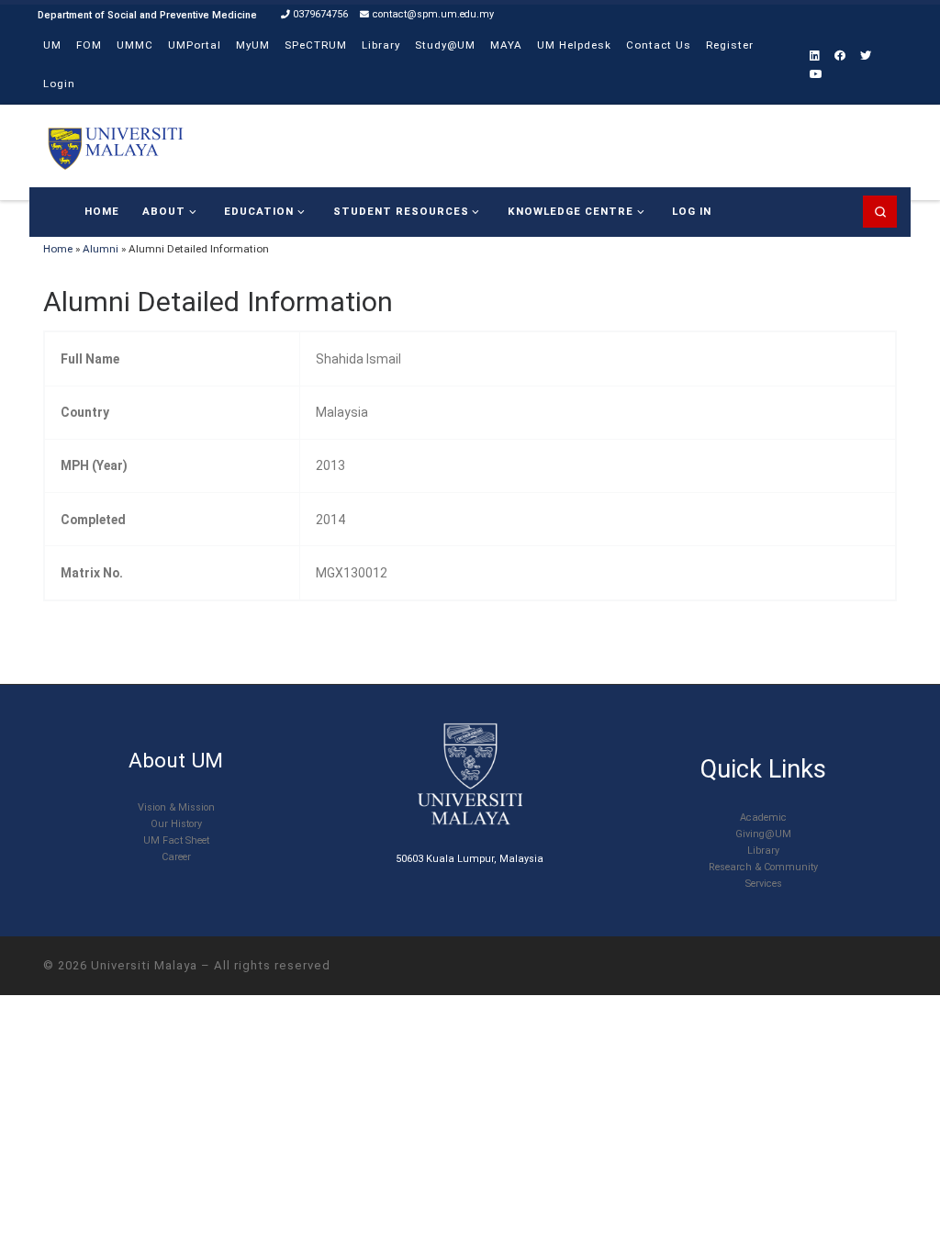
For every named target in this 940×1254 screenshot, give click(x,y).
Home (58, 248)
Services (763, 884)
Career (176, 857)
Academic (763, 817)
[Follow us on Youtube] (816, 75)
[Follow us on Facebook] (839, 56)
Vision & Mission (176, 807)
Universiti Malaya (144, 965)
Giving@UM (763, 834)
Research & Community (763, 867)
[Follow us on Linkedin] (815, 56)
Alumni (100, 248)
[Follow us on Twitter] (865, 56)
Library (763, 851)
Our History (176, 824)
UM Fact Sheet (176, 840)
